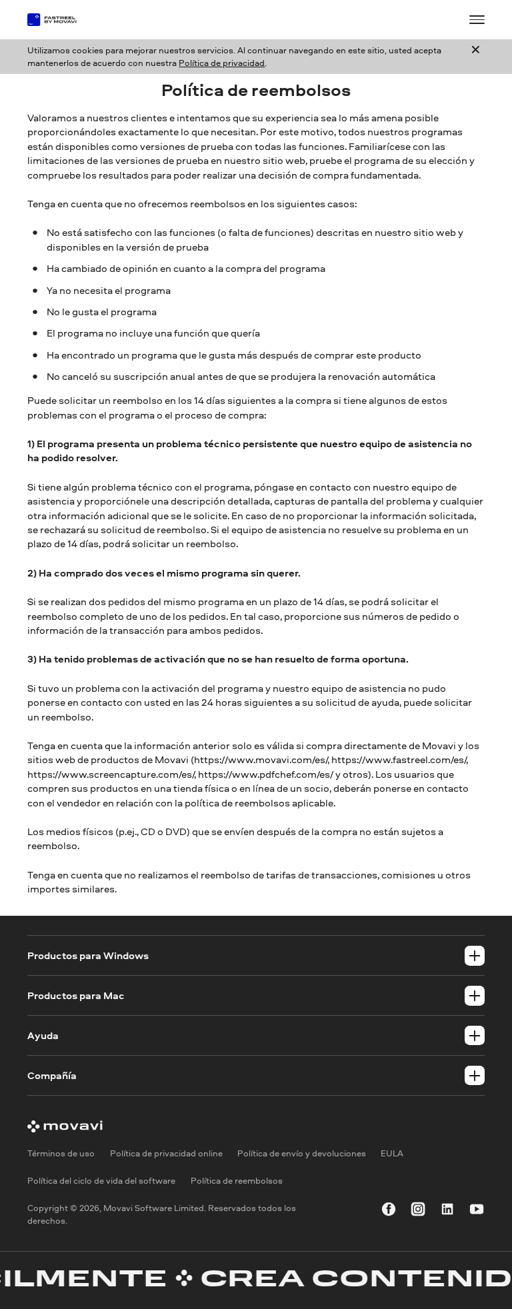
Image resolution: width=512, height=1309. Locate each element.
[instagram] (418, 1211)
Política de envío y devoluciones (301, 1153)
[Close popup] (476, 56)
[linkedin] (447, 1211)
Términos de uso (61, 1153)
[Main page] (57, 19)
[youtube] (476, 1211)
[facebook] (388, 1211)
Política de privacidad (222, 63)
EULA (392, 1153)
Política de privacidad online (166, 1153)
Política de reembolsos (237, 1180)
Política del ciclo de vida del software (101, 1180)
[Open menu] (476, 19)
